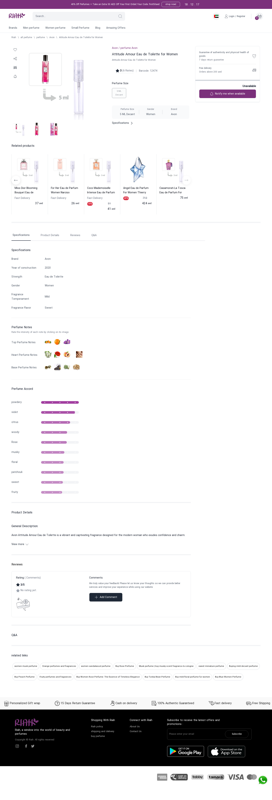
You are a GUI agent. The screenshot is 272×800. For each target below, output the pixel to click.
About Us (135, 726)
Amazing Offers (115, 28)
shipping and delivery (102, 731)
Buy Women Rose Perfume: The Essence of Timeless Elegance (108, 676)
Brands (13, 28)
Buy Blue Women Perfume (228, 676)
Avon (52, 37)
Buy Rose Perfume (124, 666)
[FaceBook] (26, 746)
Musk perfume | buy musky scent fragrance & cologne (166, 666)
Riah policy (97, 726)
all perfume (26, 37)
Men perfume (31, 28)
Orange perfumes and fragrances (59, 666)
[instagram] (17, 746)
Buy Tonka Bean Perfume (157, 676)
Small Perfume (80, 28)
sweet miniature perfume (211, 666)
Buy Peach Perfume (24, 676)
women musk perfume (25, 666)
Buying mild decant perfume (243, 666)
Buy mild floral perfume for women (192, 676)
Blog (97, 28)
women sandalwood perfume (95, 666)
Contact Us (136, 731)
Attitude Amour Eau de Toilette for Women (81, 37)
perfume (40, 37)
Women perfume (55, 28)
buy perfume (98, 736)
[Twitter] (33, 746)
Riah (13, 37)
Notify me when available (230, 94)
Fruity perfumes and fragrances (55, 676)
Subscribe (237, 734)
